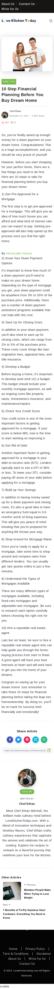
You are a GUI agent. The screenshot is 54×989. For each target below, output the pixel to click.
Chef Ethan (15, 111)
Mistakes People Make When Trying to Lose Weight (37, 894)
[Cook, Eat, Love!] (19, 20)
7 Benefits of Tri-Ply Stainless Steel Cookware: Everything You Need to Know (24, 914)
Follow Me (27, 792)
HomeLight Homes (19, 253)
